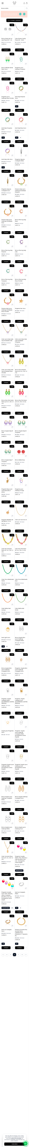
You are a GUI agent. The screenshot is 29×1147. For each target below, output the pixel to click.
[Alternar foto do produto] (12, 34)
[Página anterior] (3, 954)
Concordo (14, 1144)
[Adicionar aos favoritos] (12, 50)
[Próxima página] (26, 954)
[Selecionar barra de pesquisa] (27, 8)
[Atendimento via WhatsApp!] (25, 1143)
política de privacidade (16, 1138)
